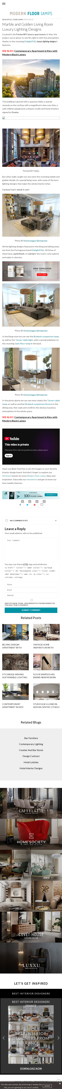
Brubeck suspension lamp (46, 336)
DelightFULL (30, 41)
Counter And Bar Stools (31, 750)
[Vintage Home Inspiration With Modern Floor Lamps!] (46, 632)
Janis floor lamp (22, 343)
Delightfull (7, 19)
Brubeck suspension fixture (38, 404)
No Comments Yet (19, 520)
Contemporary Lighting (31, 744)
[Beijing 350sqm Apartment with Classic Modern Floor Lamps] (15, 632)
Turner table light (24, 340)
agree (47, 1086)
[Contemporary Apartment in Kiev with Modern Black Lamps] (15, 691)
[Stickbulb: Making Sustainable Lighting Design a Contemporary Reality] (15, 662)
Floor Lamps (18, 19)
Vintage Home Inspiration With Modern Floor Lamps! (45, 647)
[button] (58, 1038)
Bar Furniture (31, 738)
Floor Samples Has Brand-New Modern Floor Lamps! (44, 677)
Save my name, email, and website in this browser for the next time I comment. (30, 604)
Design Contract (31, 756)
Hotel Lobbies (31, 762)
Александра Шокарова (35, 240)
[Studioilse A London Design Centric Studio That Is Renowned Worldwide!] (46, 691)
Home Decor (28, 19)
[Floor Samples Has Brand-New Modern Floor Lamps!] (46, 662)
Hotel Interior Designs (31, 768)
